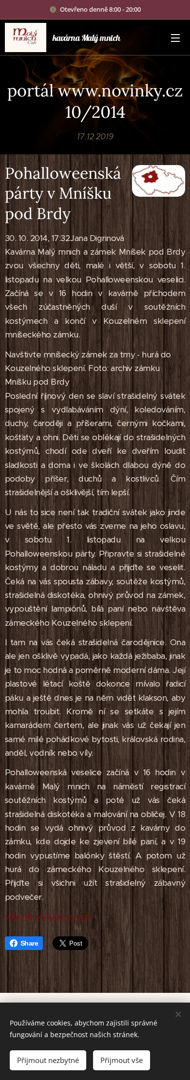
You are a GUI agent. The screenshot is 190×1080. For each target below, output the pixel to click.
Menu (175, 37)
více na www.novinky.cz (49, 916)
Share (29, 943)
